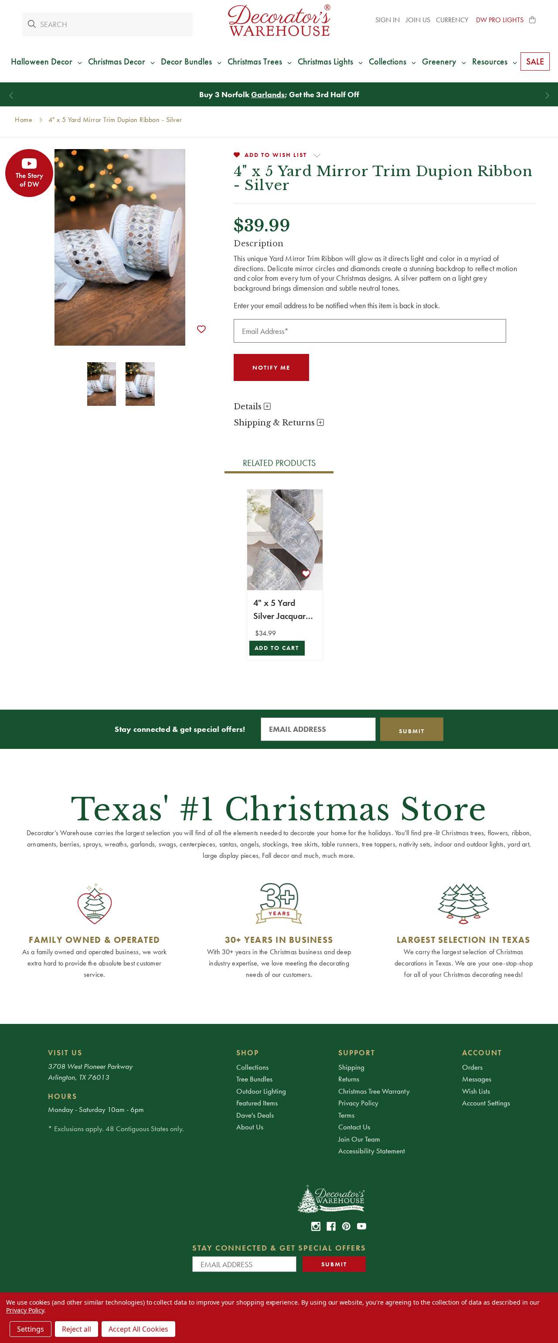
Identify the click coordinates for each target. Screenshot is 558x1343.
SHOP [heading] (247, 1052)
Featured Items (257, 1103)
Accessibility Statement (371, 1151)
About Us (249, 1127)
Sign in (387, 19)
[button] (532, 20)
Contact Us (354, 1127)
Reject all (76, 1329)
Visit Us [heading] (65, 1052)
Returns (348, 1079)
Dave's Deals (255, 1115)
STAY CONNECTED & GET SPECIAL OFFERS (279, 1248)
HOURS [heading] (62, 1096)
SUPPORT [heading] (356, 1052)
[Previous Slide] (11, 95)
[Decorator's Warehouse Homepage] (330, 1198)
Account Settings (486, 1103)
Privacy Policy (358, 1103)
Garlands (268, 94)
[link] (315, 1226)
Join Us (418, 19)
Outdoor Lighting (261, 1091)
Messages (476, 1079)
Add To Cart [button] (277, 648)
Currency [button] (453, 19)
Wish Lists (476, 1091)
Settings (30, 1329)
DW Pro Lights (500, 19)
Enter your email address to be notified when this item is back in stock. (337, 305)
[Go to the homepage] (278, 20)
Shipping (351, 1067)
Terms (346, 1115)
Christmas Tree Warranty (374, 1091)
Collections (252, 1067)
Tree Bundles (254, 1079)
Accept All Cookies (138, 1329)
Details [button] (249, 406)
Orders (472, 1067)
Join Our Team (359, 1139)
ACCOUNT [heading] (482, 1052)
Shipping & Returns (275, 423)
